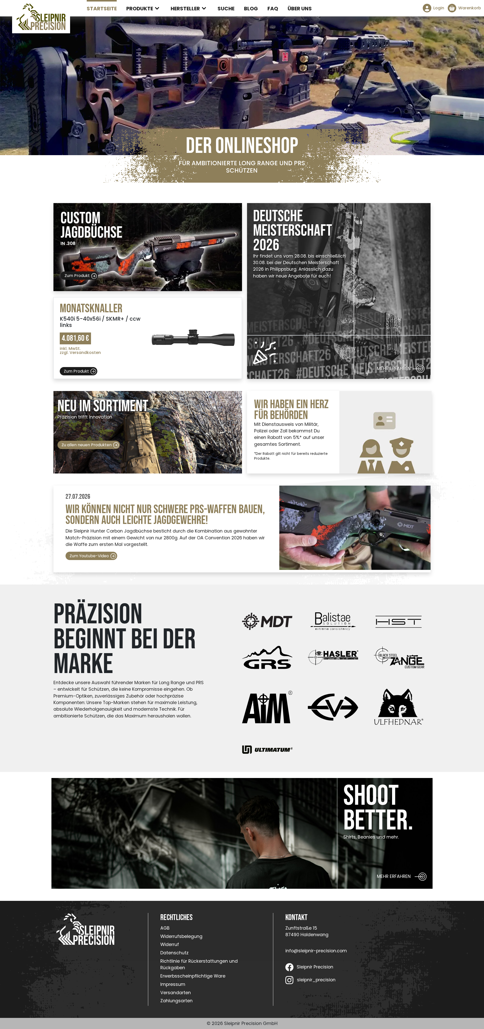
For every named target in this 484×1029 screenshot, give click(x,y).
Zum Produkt (77, 276)
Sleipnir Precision (315, 967)
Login (438, 8)
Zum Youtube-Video (89, 556)
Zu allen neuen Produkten (87, 445)
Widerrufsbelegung (181, 936)
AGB (165, 928)
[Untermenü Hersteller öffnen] (204, 8)
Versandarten (175, 993)
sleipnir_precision (316, 980)
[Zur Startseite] (41, 16)
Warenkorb (469, 8)
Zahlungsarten (176, 1001)
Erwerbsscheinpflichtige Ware (192, 976)
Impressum (172, 984)
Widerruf (169, 944)
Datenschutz (174, 953)
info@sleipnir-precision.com (316, 951)
